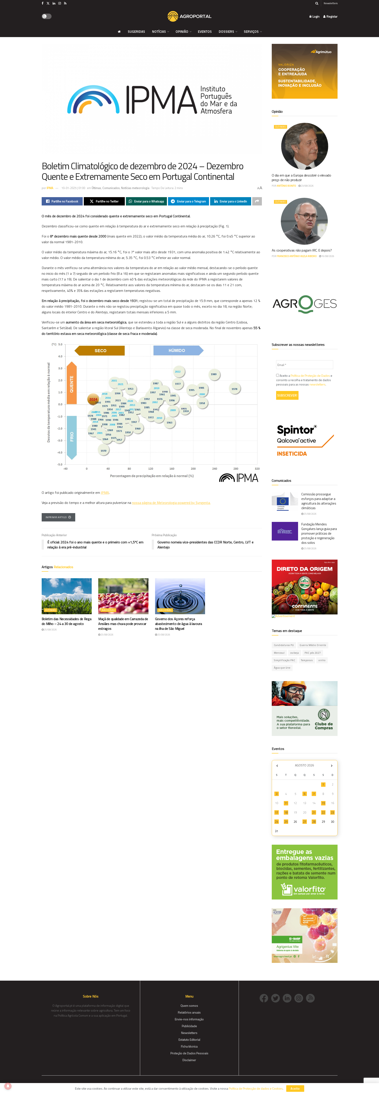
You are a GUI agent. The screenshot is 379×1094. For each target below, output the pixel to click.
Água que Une (282, 667)
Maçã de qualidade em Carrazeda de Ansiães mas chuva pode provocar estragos (123, 623)
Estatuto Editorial (189, 1039)
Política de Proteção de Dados (310, 375)
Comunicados (111, 188)
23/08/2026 (307, 185)
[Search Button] (316, 3)
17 (276, 812)
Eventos (205, 31)
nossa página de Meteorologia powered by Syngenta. (171, 502)
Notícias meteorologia (135, 188)
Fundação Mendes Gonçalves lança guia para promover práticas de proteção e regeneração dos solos (319, 533)
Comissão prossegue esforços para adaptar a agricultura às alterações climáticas (318, 501)
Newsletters (331, 3)
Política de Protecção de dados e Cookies (256, 1088)
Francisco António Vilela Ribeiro (297, 256)
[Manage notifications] (7, 1086)
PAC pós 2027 (313, 653)
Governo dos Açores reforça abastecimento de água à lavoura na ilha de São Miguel (178, 623)
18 (286, 812)
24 (276, 821)
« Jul (277, 766)
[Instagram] (300, 998)
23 (332, 812)
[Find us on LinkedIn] (54, 3)
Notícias (159, 31)
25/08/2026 (50, 629)
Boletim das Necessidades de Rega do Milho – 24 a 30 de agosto (66, 621)
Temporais (307, 660)
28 (313, 821)
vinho (321, 660)
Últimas (96, 188)
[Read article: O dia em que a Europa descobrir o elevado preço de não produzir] (305, 146)
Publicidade (189, 1026)
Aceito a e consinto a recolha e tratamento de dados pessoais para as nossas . (304, 380)
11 (286, 803)
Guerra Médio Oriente (313, 645)
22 (323, 812)
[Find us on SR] (65, 3)
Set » (331, 766)
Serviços (251, 31)
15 (323, 803)
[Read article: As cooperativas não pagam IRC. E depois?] (305, 221)
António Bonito (286, 185)
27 (304, 821)
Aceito (295, 1088)
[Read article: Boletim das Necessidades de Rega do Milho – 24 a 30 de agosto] (67, 596)
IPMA (50, 188)
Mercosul (279, 653)
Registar (332, 16)
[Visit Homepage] (189, 16)
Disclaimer (189, 1060)
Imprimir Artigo (56, 517)
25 (286, 821)
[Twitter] (277, 998)
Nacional (108, 610)
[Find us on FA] (42, 3)
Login (316, 16)
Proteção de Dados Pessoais (189, 1053)
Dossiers (226, 31)
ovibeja (294, 653)
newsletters (317, 384)
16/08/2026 (327, 256)
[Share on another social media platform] (257, 201)
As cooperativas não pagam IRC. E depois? (302, 250)
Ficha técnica (189, 1046)
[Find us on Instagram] (59, 3)
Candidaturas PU (284, 645)
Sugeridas (136, 31)
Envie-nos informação (189, 1019)
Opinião (182, 31)
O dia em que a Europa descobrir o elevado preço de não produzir (301, 177)
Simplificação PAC (284, 660)
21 (313, 812)
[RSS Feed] (311, 998)
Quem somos (189, 1005)
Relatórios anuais (189, 1012)
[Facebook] (265, 998)
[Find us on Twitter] (48, 3)
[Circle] (288, 998)
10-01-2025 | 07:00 (73, 188)
